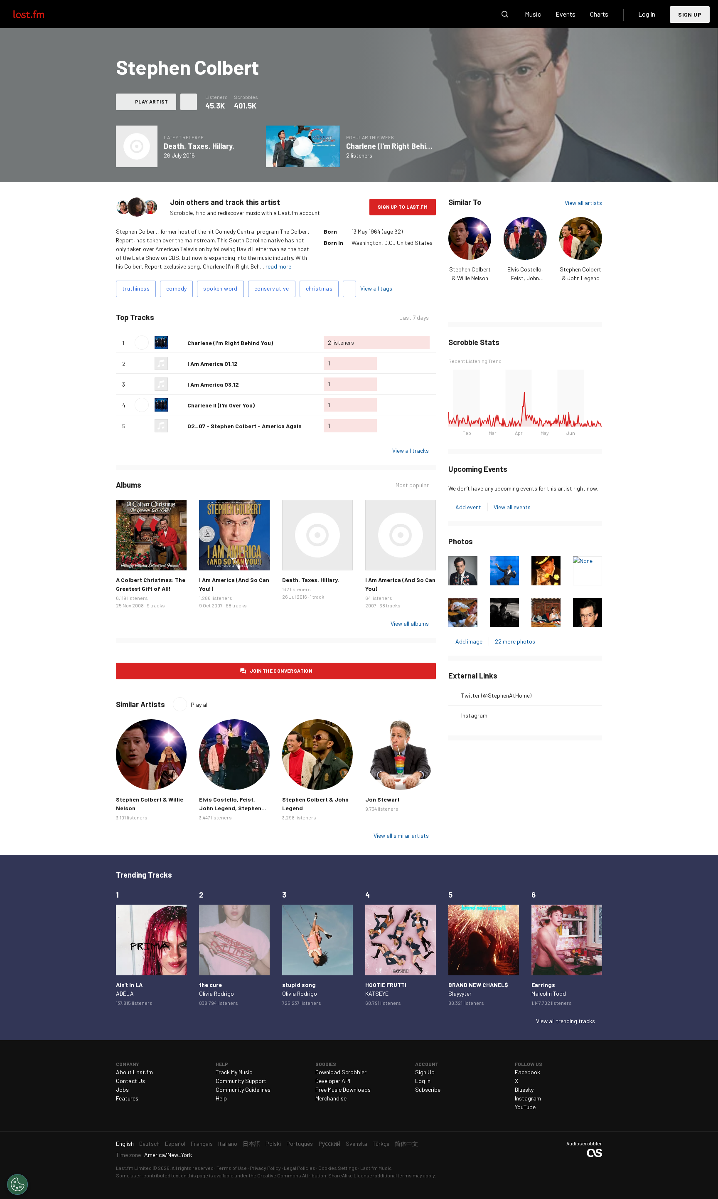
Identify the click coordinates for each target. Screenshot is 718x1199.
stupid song (299, 984)
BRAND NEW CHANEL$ (478, 984)
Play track (141, 342)
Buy (128, 557)
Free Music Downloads (343, 1089)
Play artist (151, 101)
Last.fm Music (376, 1168)
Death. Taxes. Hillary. (199, 145)
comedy (176, 288)
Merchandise (331, 1098)
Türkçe (381, 1143)
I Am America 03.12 (213, 384)
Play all (189, 317)
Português (299, 1143)
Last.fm (38, 14)
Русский (329, 1143)
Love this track (177, 342)
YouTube (525, 1106)
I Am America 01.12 (212, 363)
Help (221, 1098)
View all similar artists (401, 835)
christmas (319, 288)
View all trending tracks (565, 1020)
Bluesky (524, 1089)
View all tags (376, 288)
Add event (468, 507)
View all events (512, 507)
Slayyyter (460, 993)
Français (202, 1143)
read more (278, 266)
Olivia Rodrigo (216, 993)
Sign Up (689, 14)
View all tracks (410, 450)
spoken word (220, 288)
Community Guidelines (243, 1089)
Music (533, 14)
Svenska (356, 1143)
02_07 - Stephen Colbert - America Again (244, 425)
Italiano (227, 1143)
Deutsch (149, 1143)
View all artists (583, 202)
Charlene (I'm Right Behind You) (398, 145)
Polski (273, 1143)
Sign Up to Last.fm (403, 207)
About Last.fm (134, 1072)
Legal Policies (299, 1168)
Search (504, 14)
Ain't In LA (129, 984)
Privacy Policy (265, 1168)
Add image (468, 641)
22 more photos (515, 641)
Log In (646, 14)
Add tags (349, 289)
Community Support (241, 1080)
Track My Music (234, 1072)
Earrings (543, 984)
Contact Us (130, 1080)
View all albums (410, 623)
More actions (188, 102)
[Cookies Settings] (17, 1184)
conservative (271, 288)
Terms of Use (231, 1168)
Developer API (332, 1080)
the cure (210, 984)
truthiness (136, 288)
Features (127, 1098)
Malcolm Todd (548, 993)
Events (565, 14)
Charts (599, 14)
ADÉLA (125, 993)
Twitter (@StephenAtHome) (496, 695)
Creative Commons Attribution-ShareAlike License (314, 1175)
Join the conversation (281, 671)
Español (175, 1143)
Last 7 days (414, 317)
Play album (137, 146)
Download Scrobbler (340, 1072)
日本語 (251, 1143)
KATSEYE (377, 993)
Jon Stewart (382, 799)
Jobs (122, 1089)
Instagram (474, 715)
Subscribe (427, 1089)
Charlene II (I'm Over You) (221, 405)
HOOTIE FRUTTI (385, 984)
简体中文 (406, 1143)
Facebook (527, 1072)
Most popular (412, 485)
